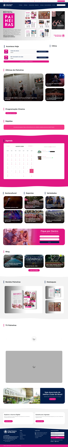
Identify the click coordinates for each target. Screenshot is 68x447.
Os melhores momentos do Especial (54, 84)
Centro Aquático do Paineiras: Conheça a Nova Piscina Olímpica (13, 265)
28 (15, 154)
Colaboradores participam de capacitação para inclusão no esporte (54, 206)
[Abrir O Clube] (22, 5)
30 (23, 154)
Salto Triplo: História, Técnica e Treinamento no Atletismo (54, 265)
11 (15, 162)
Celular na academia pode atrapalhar (53, 220)
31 (27, 154)
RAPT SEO (19, 445)
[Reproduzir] (34, 339)
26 (7, 154)
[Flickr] (55, 441)
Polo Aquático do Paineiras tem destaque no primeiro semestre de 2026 (33, 220)
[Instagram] (54, 441)
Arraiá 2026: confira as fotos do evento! (12, 220)
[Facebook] (51, 441)
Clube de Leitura (45, 151)
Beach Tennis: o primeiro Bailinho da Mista (32, 206)
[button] (1, 24)
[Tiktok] (58, 441)
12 (19, 162)
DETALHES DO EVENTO (42, 51)
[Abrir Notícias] (27, 5)
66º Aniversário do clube (47, 157)
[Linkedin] (52, 441)
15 (31, 162)
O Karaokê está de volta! (11, 207)
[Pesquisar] (64, 5)
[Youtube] (57, 441)
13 (23, 162)
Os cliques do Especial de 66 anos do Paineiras (54, 98)
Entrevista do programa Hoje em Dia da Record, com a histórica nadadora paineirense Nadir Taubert (34, 127)
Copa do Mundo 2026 (31, 266)
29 (19, 154)
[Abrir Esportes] (39, 5)
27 (11, 154)
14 (27, 162)
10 (11, 162)
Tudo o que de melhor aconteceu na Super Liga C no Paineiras (21, 98)
